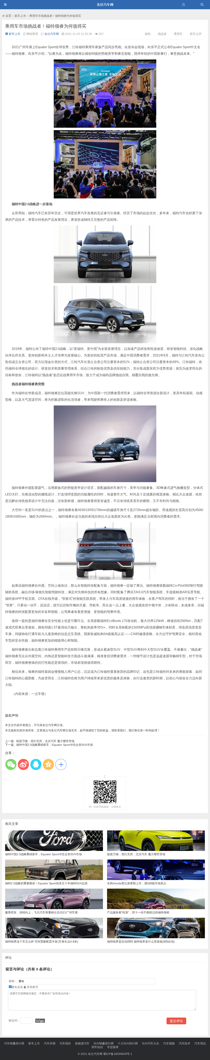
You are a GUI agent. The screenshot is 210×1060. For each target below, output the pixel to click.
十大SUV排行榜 (128, 1043)
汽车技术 (184, 1043)
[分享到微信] (10, 764)
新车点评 (195, 33)
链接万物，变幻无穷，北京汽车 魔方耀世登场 (39, 741)
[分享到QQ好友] (35, 764)
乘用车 (178, 33)
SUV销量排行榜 (104, 1043)
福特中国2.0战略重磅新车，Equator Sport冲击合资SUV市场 (49, 744)
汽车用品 (200, 1043)
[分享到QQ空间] (48, 764)
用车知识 (97, 1047)
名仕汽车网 (52, 33)
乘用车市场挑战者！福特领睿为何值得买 (55, 15)
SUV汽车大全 (150, 1043)
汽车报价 (65, 1043)
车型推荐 (113, 1047)
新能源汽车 (82, 1043)
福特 (148, 33)
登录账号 (32, 987)
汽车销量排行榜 (14, 1043)
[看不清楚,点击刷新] (40, 1021)
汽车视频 (169, 1043)
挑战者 (162, 33)
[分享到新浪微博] (23, 764)
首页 (8, 15)
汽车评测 (49, 1043)
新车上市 (20, 15)
